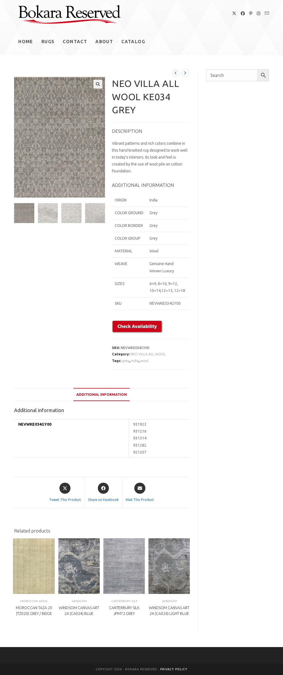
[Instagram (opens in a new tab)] (259, 13)
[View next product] (185, 73)
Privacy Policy (173, 669)
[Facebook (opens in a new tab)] (243, 13)
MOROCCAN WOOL (34, 601)
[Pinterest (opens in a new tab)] (251, 13)
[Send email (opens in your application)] (267, 13)
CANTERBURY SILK (124, 601)
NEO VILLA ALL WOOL (148, 354)
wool (144, 361)
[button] (97, 84)
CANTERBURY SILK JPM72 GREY (124, 611)
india (135, 361)
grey (125, 361)
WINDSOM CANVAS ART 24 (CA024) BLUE (79, 611)
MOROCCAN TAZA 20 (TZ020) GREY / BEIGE (34, 611)
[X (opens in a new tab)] (234, 13)
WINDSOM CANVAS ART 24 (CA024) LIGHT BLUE (169, 611)
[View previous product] (176, 73)
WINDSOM (79, 601)
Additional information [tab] (101, 394)
